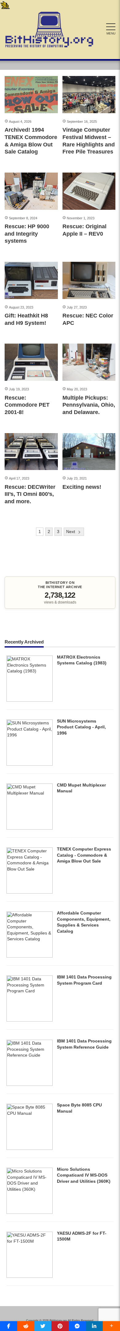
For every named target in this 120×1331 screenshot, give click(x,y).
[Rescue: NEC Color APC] (89, 280)
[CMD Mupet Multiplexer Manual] (29, 828)
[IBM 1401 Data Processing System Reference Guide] (29, 1084)
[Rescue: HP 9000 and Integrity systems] (31, 191)
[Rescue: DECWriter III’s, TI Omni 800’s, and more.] (31, 451)
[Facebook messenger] (77, 1326)
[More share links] (111, 1326)
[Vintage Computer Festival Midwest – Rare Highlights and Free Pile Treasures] (89, 94)
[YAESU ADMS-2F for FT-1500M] (29, 1276)
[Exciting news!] (89, 451)
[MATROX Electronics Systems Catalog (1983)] (29, 700)
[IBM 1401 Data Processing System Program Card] (29, 1020)
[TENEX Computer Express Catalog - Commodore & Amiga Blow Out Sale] (29, 892)
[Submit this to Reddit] (25, 1326)
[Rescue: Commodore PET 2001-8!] (31, 362)
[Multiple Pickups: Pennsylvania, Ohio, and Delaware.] (89, 362)
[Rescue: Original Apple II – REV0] (89, 191)
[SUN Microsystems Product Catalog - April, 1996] (29, 764)
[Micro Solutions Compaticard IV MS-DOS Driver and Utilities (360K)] (29, 1212)
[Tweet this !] (42, 1326)
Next (70, 531)
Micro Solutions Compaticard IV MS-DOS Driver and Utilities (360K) (83, 1175)
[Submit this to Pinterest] (60, 1326)
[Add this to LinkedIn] (94, 1326)
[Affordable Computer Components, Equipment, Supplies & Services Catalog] (29, 956)
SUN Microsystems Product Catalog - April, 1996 (81, 727)
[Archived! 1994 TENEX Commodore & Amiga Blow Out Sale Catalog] (31, 94)
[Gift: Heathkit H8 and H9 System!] (31, 280)
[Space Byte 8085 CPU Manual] (29, 1148)
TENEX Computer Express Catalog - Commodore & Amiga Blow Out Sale (84, 855)
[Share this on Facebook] (8, 1326)
